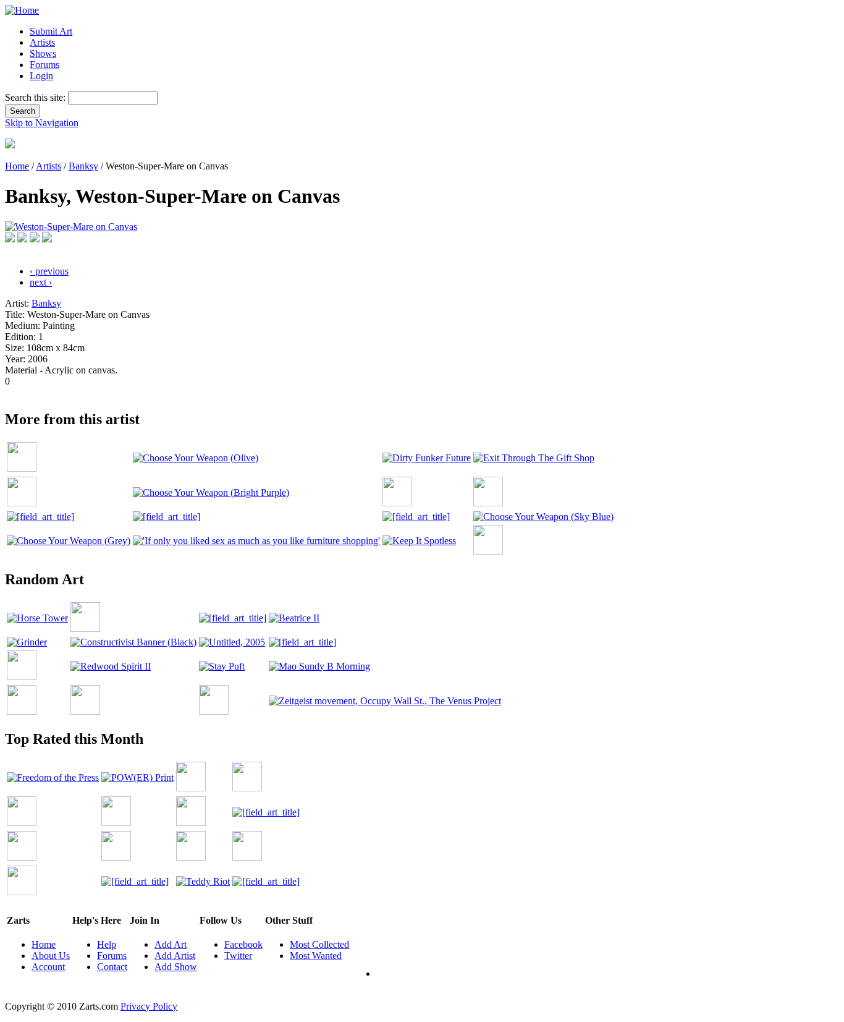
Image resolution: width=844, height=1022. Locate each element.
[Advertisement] (230, 391)
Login (41, 75)
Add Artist (174, 955)
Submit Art (51, 31)
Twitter (238, 955)
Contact (112, 966)
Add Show (175, 966)
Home (17, 166)
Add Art (170, 944)
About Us (51, 955)
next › (41, 282)
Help (106, 944)
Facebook (243, 944)
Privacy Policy (148, 1006)
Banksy (83, 166)
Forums (44, 64)
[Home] (22, 10)
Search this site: (36, 97)
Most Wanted (316, 955)
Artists (42, 42)
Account (48, 966)
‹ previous (49, 271)
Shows (43, 53)
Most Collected (319, 944)
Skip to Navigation (41, 122)
